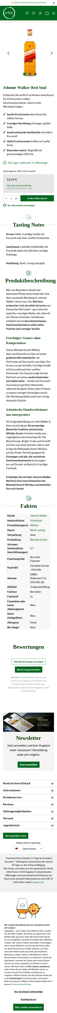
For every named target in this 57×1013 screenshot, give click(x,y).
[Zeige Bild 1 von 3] (24, 74)
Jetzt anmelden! (29, 764)
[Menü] (53, 13)
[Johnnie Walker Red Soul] (30, 53)
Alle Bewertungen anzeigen (28, 661)
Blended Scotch (38, 539)
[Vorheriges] (8, 53)
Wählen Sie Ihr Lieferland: (28, 843)
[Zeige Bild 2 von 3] (30, 74)
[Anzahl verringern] (6, 198)
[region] (30, 53)
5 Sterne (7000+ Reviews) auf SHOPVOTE (29, 2)
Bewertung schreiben (28, 669)
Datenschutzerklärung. (21, 984)
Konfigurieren (28, 999)
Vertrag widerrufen (15, 835)
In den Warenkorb (37, 198)
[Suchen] (27, 13)
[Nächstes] (51, 53)
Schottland (36, 520)
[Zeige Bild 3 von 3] (35, 74)
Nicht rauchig (37, 530)
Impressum (38, 882)
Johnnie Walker (38, 515)
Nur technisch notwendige (28, 991)
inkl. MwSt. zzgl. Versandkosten (19, 185)
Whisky (34, 525)
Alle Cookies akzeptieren (28, 1007)
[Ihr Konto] (40, 13)
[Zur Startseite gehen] (9, 13)
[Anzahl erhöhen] (16, 198)
